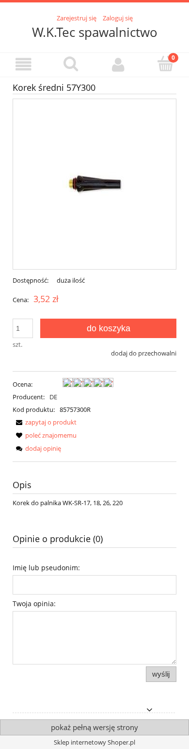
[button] (23, 64)
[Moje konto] (118, 64)
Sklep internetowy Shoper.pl (94, 742)
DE (53, 396)
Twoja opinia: (34, 603)
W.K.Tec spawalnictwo (95, 32)
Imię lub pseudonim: (46, 567)
